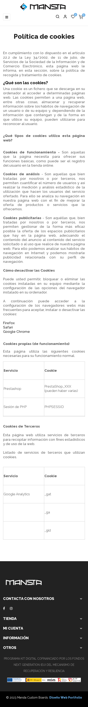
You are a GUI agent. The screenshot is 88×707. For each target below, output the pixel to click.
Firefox (9, 323)
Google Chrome (16, 332)
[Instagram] (11, 608)
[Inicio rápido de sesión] (63, 16)
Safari (8, 327)
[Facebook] (4, 608)
